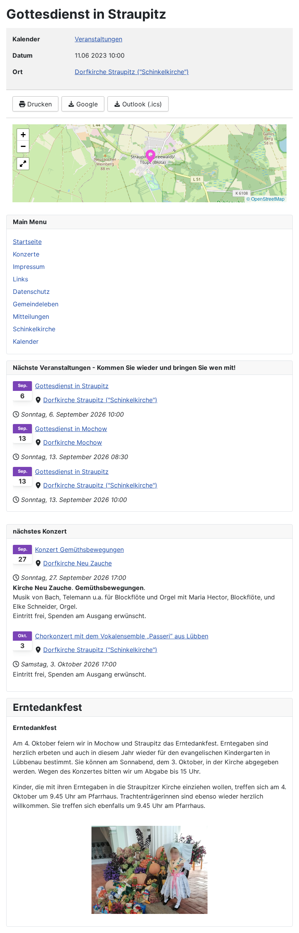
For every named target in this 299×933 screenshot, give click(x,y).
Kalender (26, 341)
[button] (150, 155)
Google (86, 104)
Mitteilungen (31, 316)
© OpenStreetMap (265, 198)
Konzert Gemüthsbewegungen (79, 549)
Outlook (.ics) (141, 104)
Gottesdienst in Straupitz (72, 386)
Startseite (27, 242)
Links (20, 279)
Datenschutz (31, 291)
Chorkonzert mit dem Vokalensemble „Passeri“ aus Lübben (121, 636)
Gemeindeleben (35, 304)
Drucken (38, 104)
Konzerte (26, 254)
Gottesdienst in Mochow (71, 429)
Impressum (29, 266)
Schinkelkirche (34, 329)
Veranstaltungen (98, 39)
